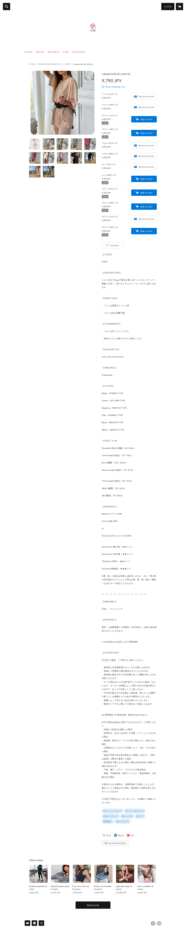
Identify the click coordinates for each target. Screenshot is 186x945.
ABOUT (40, 51)
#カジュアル (127, 816)
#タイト (140, 816)
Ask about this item (117, 843)
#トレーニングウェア (112, 811)
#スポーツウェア (110, 816)
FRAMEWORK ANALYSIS (50, 64)
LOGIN (167, 6)
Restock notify (146, 96)
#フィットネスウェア (135, 811)
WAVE (67, 64)
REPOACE (53, 51)
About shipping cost (115, 86)
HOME (29, 51)
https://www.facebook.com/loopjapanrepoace (153, 923)
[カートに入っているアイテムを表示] (179, 6)
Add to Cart (146, 119)
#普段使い (107, 821)
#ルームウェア (122, 821)
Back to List (93, 905)
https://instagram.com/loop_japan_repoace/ (159, 923)
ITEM (65, 51)
